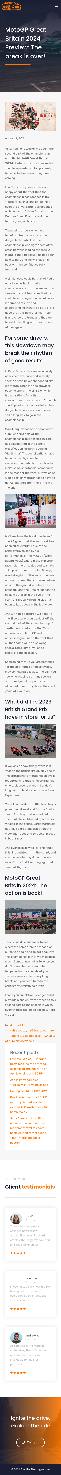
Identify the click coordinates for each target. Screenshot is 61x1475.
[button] (50, 6)
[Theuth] (12, 6)
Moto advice (18, 1025)
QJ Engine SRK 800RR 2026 (28, 1091)
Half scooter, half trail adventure (32, 1030)
